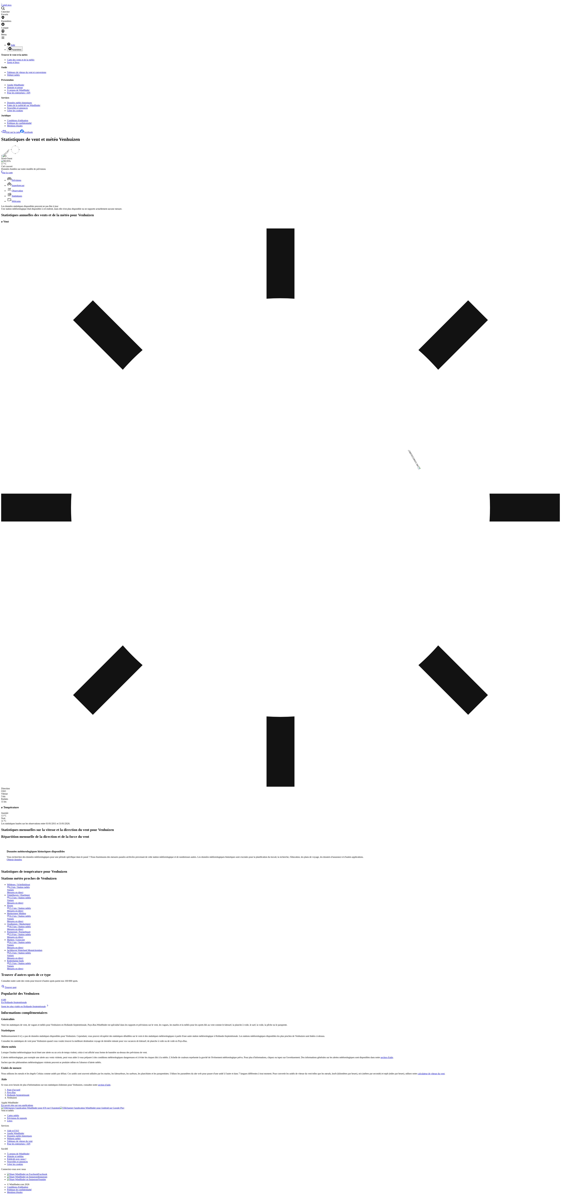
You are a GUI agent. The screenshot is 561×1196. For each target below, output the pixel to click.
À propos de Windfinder (18, 90)
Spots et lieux (13, 62)
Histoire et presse (15, 87)
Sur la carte (7, 172)
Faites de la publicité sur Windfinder (23, 105)
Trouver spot (10, 987)
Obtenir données (14, 859)
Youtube (42, 1179)
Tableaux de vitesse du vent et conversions (26, 72)
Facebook (28, 132)
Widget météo (13, 75)
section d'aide (387, 1057)
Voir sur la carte (13, 132)
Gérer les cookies (15, 110)
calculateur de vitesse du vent (431, 1073)
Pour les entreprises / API (18, 93)
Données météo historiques (19, 102)
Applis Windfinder (15, 85)
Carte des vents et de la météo (20, 60)
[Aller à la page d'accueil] (1, 2)
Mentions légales (14, 126)
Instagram (42, 1177)
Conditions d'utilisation (17, 120)
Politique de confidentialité (19, 123)
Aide (13, 45)
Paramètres (16, 50)
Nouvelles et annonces (17, 108)
